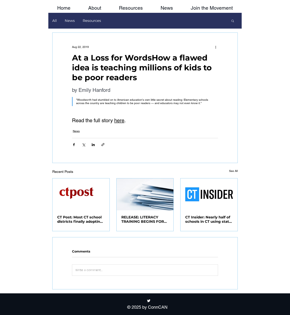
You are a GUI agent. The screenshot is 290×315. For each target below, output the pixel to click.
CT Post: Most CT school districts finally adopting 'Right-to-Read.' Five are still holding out (80, 219)
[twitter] (149, 301)
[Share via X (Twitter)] (83, 144)
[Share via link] (103, 144)
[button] (212, 6)
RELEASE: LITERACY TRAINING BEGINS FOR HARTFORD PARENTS (142, 219)
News (70, 21)
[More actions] (215, 47)
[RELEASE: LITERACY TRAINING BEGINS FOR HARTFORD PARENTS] (145, 194)
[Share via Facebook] (74, 144)
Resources (92, 21)
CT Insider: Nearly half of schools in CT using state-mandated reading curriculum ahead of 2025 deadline (209, 219)
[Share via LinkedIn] (93, 144)
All (54, 21)
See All (233, 170)
